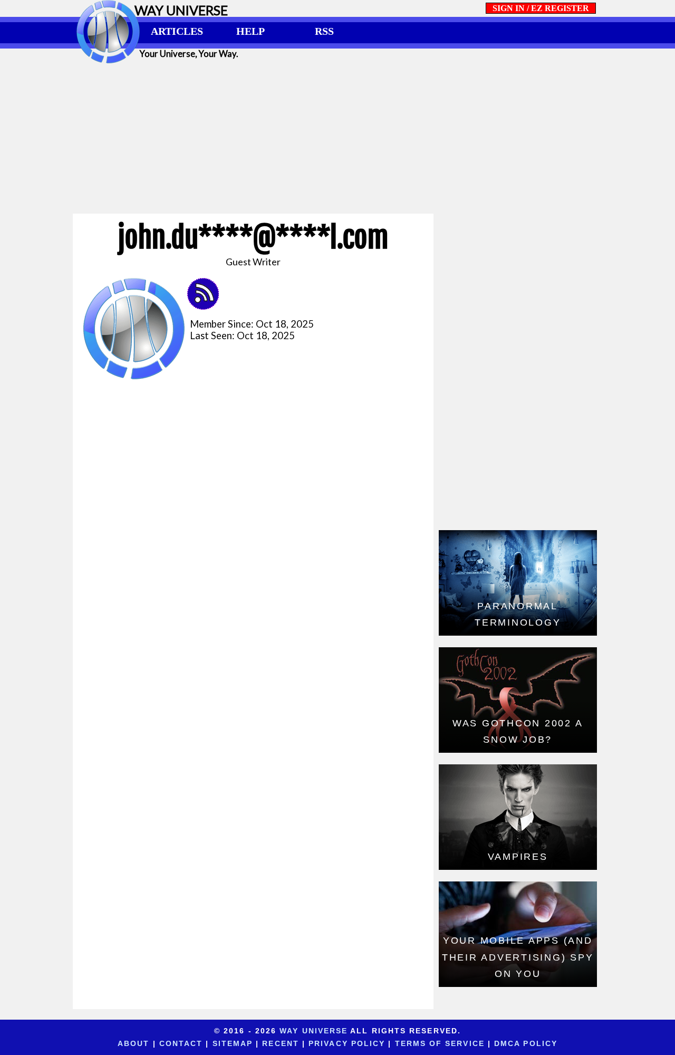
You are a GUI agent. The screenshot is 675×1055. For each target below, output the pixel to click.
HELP (250, 31)
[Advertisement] (337, 138)
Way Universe (313, 1031)
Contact (181, 1043)
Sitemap (233, 1043)
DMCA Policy (525, 1043)
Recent (280, 1043)
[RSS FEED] (207, 306)
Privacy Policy (346, 1043)
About (133, 1043)
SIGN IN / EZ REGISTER (540, 8)
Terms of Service (440, 1043)
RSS (324, 31)
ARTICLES (177, 31)
